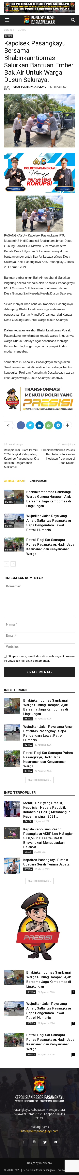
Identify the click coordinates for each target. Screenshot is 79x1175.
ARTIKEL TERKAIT (15, 480)
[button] (73, 20)
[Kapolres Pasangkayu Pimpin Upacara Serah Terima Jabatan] (12, 866)
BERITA (22, 29)
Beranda (9, 29)
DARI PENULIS (38, 480)
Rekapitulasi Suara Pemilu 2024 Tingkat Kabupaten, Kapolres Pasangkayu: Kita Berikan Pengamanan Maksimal (21, 458)
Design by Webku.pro (39, 1163)
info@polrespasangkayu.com (40, 1131)
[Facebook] (23, 1142)
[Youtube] (56, 1142)
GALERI (28, 821)
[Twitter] (45, 1142)
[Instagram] (34, 1142)
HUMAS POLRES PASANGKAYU (29, 86)
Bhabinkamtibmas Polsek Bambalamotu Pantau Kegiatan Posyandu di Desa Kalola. (58, 456)
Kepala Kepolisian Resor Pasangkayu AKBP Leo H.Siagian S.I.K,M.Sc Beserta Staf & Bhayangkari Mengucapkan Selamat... (48, 838)
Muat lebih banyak (38, 780)
